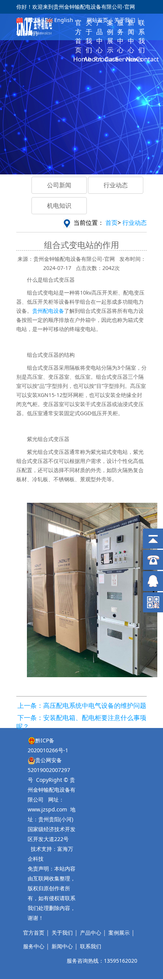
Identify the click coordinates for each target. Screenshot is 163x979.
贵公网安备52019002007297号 (49, 769)
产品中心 (90, 932)
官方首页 (33, 932)
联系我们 (27, 33)
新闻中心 (62, 946)
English (63, 20)
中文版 (31, 20)
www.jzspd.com (47, 809)
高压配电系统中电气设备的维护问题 (94, 705)
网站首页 (97, 20)
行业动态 (134, 222)
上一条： (30, 705)
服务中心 (33, 946)
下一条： (30, 717)
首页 (111, 222)
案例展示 (119, 932)
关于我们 (124, 20)
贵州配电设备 (48, 310)
